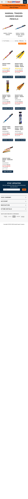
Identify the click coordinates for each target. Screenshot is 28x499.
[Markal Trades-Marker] (7, 27)
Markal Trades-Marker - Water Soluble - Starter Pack (19, 66)
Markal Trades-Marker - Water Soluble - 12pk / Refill (19, 129)
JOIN (24, 189)
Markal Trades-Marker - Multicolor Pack (7, 160)
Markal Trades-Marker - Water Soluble (20, 35)
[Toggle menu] (2, 2)
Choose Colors (7, 76)
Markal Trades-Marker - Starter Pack (19, 96)
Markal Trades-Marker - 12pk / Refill (6, 96)
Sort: (16, 40)
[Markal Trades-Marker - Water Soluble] (20, 27)
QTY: (3, 169)
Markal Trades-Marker (6, 64)
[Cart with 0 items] (25, 1)
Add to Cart (8, 171)
